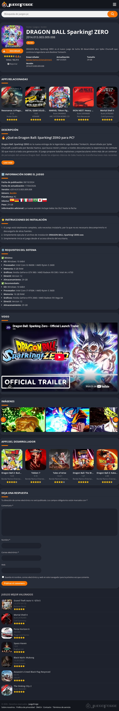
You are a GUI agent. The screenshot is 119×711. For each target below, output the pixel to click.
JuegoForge (33, 704)
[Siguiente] (115, 419)
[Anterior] (3, 419)
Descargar (15, 51)
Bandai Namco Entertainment (39, 59)
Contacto (47, 707)
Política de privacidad (25, 707)
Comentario (7, 505)
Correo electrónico (10, 552)
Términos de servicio (62, 707)
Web (3, 564)
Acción (44, 27)
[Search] (112, 14)
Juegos (36, 27)
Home (28, 27)
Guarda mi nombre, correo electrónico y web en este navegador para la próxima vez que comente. (47, 577)
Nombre (5, 540)
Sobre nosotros (8, 707)
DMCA (39, 707)
